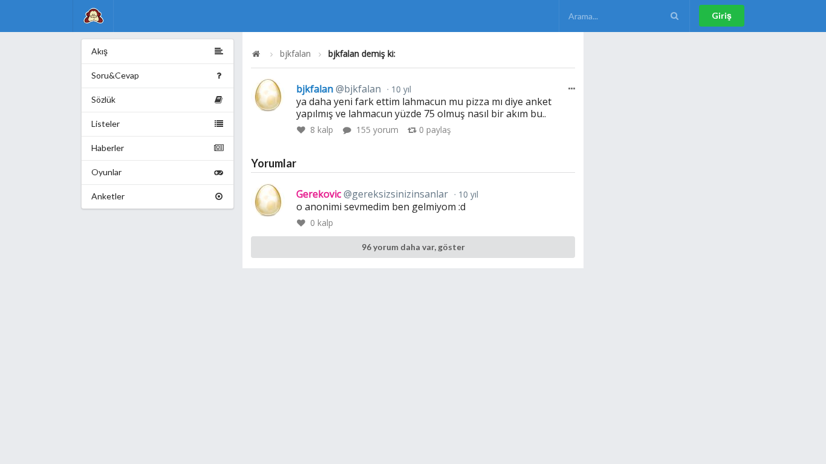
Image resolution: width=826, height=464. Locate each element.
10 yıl (400, 89)
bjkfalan (295, 54)
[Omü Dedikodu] (93, 16)
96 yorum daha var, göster (413, 247)
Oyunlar (106, 172)
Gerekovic (372, 194)
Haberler (107, 148)
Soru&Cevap (115, 75)
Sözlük (103, 99)
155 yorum (377, 129)
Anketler (108, 196)
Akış (99, 51)
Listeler (105, 123)
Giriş (722, 15)
